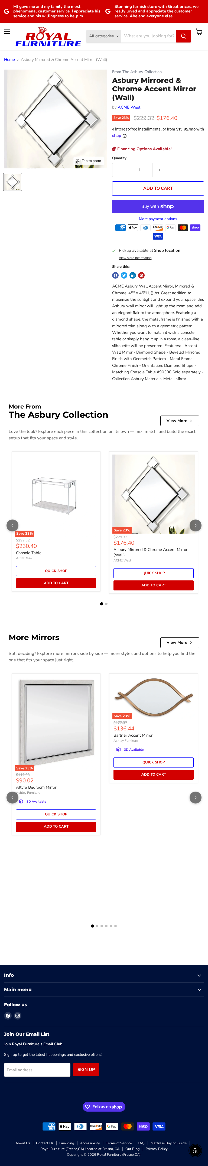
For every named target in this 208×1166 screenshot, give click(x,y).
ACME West (129, 107)
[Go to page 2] (106, 604)
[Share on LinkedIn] (132, 275)
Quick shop (56, 571)
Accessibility (90, 1143)
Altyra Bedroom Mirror (36, 787)
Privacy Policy (157, 1149)
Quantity (119, 158)
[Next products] (196, 525)
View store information (135, 258)
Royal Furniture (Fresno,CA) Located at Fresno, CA (79, 1149)
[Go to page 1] (101, 604)
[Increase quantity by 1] (159, 170)
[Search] (183, 36)
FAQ (141, 1143)
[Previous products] (12, 525)
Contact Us (44, 1143)
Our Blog (132, 1149)
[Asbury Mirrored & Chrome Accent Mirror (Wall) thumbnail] (13, 182)
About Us (22, 1143)
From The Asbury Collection (137, 72)
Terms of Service (119, 1143)
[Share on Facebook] (115, 275)
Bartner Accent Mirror (132, 735)
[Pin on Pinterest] (141, 275)
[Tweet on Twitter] (124, 275)
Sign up (86, 1070)
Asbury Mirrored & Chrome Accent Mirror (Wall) (150, 552)
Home (9, 59)
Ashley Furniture (28, 793)
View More (177, 420)
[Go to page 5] (111, 926)
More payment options (158, 219)
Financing (66, 1143)
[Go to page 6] (115, 926)
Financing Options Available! (144, 149)
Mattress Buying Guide (169, 1143)
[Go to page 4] (106, 926)
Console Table (28, 553)
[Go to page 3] (101, 926)
